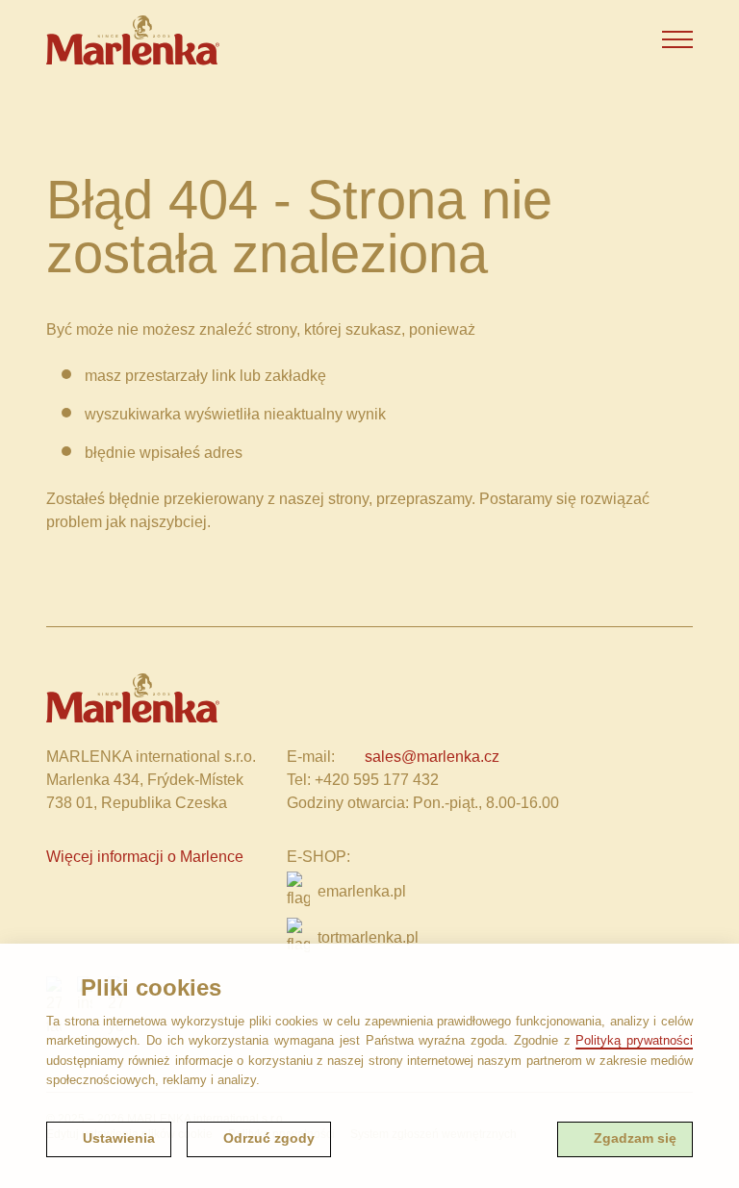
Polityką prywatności (634, 1040)
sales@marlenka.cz (432, 756)
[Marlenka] (133, 40)
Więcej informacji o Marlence (144, 856)
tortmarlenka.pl (368, 937)
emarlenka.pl (362, 891)
